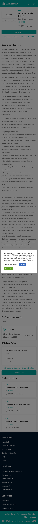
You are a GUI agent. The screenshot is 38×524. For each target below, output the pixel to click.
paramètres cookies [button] (10, 264)
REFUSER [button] (22, 264)
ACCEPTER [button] (8, 268)
